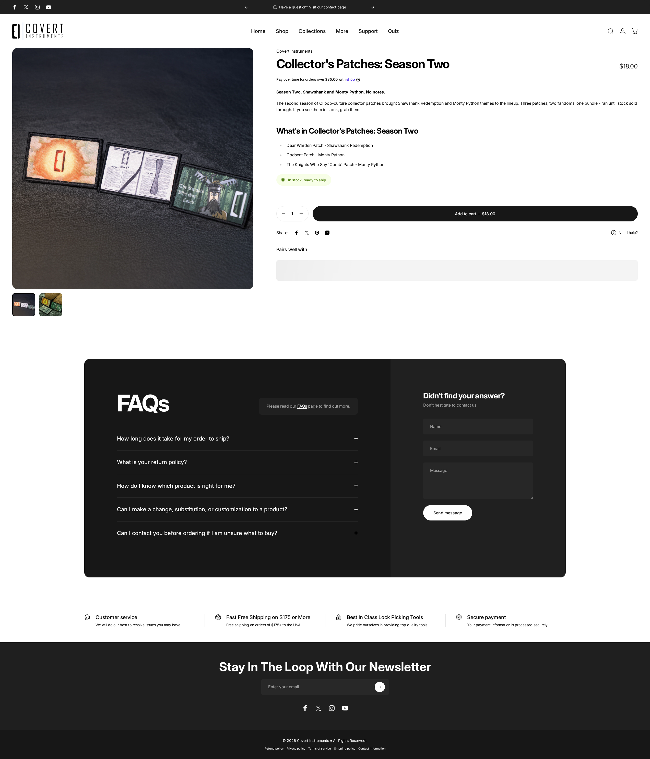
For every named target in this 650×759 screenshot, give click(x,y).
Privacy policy (296, 748)
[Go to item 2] (50, 304)
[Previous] (246, 7)
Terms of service (319, 748)
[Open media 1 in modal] (132, 168)
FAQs (302, 406)
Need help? (628, 232)
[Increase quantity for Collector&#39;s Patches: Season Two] (302, 213)
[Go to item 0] (23, 304)
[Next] (372, 7)
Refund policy (274, 748)
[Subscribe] (380, 687)
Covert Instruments (294, 51)
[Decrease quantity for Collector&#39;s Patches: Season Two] (282, 213)
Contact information (372, 748)
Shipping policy (344, 748)
